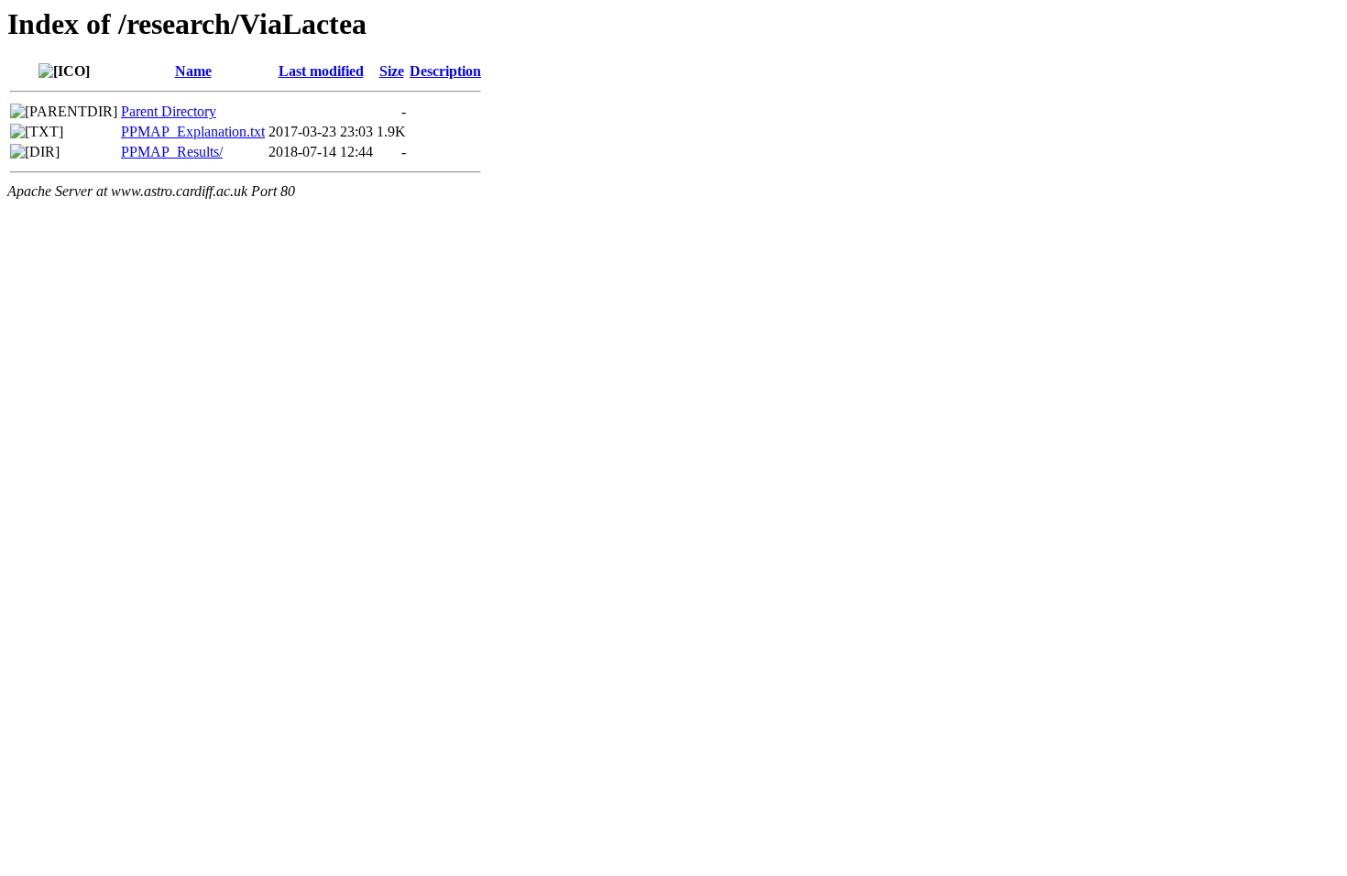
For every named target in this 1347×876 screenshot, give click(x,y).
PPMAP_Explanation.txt (193, 131)
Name (193, 71)
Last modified (321, 71)
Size (391, 71)
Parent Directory (168, 111)
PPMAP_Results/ (172, 151)
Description (445, 71)
